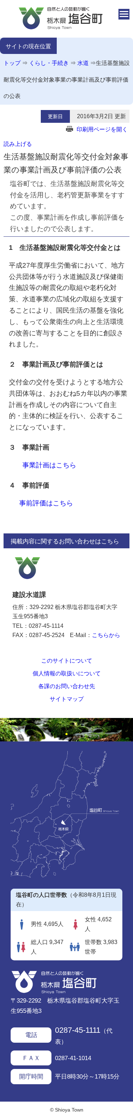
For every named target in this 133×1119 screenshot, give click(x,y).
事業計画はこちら (49, 465)
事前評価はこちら (46, 503)
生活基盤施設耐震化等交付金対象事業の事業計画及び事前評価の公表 (67, 79)
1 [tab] (66, 734)
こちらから (106, 635)
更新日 (55, 116)
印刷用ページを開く (102, 129)
